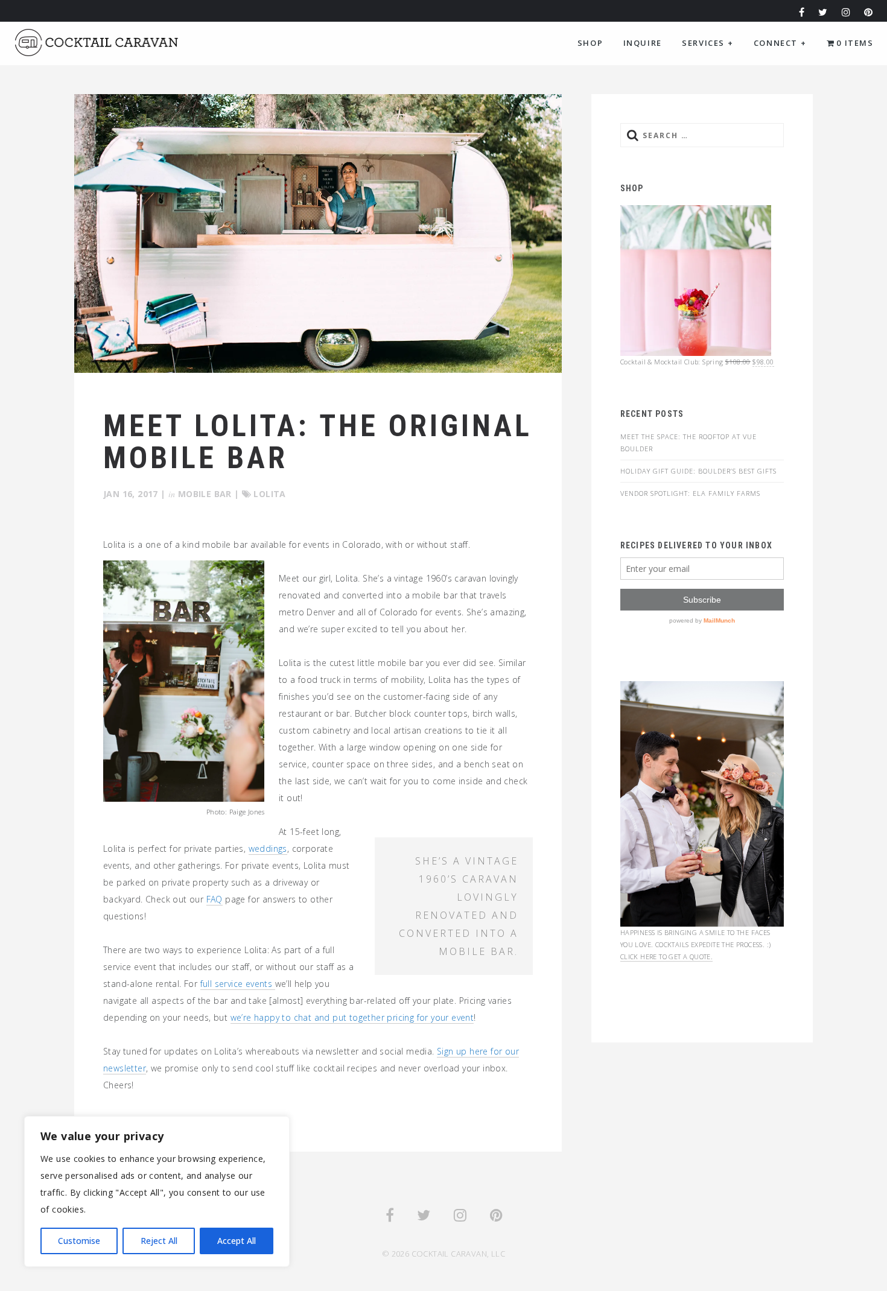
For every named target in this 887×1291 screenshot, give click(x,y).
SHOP (590, 42)
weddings (268, 848)
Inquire (642, 42)
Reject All (159, 1240)
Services (707, 42)
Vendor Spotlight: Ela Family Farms (690, 493)
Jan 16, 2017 (130, 494)
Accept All (236, 1240)
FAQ (214, 899)
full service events (237, 983)
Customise (79, 1240)
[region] (157, 1191)
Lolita (269, 494)
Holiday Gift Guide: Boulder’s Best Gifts (698, 470)
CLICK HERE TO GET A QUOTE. (666, 956)
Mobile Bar (205, 494)
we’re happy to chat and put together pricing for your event (352, 1017)
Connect (780, 42)
